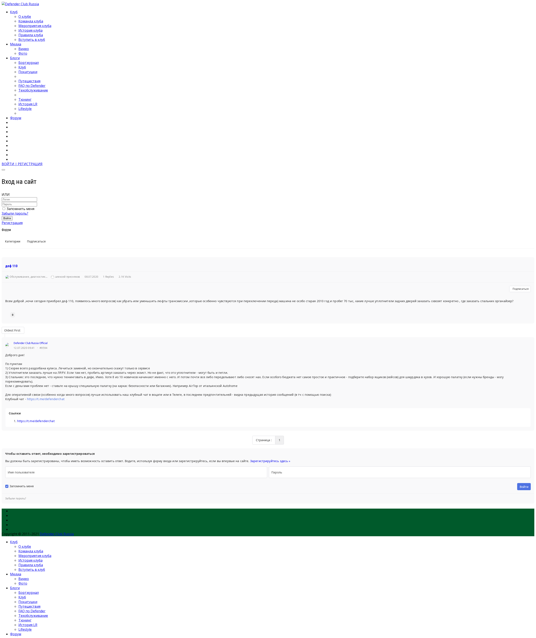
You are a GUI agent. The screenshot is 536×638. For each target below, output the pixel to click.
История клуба (30, 30)
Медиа (15, 44)
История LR (27, 104)
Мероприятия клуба (34, 25)
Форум (15, 118)
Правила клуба (30, 35)
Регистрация (12, 222)
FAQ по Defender (31, 85)
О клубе (24, 16)
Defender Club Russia (57, 534)
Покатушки (27, 72)
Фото (22, 53)
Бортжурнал (28, 62)
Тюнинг (24, 99)
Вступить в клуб (31, 39)
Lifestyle (25, 108)
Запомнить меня (20, 208)
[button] (22, 164)
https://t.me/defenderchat (45, 399)
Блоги (15, 58)
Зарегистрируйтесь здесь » (270, 461)
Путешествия (29, 81)
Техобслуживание (33, 90)
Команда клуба (30, 21)
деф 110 (11, 266)
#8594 (44, 348)
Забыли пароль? (15, 213)
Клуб (14, 12)
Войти (7, 218)
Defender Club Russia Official (31, 343)
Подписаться (520, 289)
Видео (23, 48)
